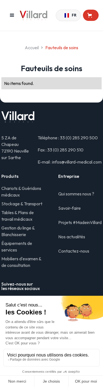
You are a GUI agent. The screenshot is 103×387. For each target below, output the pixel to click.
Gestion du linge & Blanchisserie (18, 231)
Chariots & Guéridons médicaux (21, 192)
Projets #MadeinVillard (80, 222)
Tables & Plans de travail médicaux (17, 216)
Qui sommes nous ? (76, 194)
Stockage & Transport (21, 203)
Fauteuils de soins (61, 47)
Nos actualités (71, 236)
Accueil (32, 47)
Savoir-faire (69, 208)
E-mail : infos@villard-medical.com (70, 162)
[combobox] (68, 15)
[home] (38, 15)
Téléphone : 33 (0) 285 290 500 (68, 137)
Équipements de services (16, 247)
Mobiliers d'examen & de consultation (21, 262)
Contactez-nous (73, 251)
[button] (12, 15)
